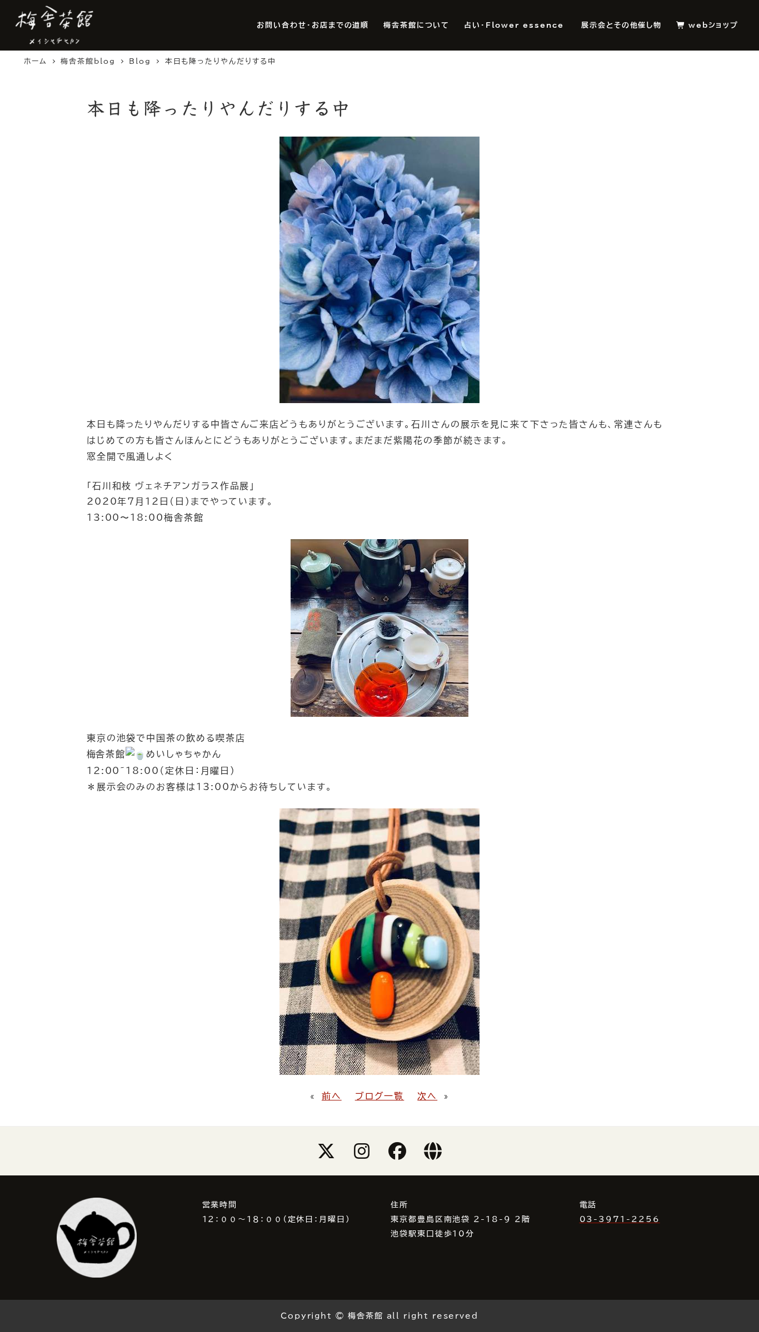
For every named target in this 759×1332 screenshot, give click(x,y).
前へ (332, 1096)
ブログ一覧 (380, 1096)
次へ (427, 1096)
